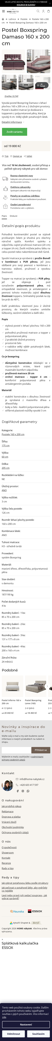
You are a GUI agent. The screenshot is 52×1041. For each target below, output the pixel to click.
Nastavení (26, 1024)
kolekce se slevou (26, 4)
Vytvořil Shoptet (20, 922)
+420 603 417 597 (29, 785)
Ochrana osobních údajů (15, 832)
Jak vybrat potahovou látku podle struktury (25, 883)
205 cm (6, 468)
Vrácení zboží (9, 822)
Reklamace (7, 811)
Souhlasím (38, 1033)
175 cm (6, 445)
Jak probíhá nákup (11, 806)
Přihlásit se (41, 750)
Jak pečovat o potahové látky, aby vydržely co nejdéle (24, 889)
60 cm (5, 456)
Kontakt (6, 857)
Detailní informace (12, 122)
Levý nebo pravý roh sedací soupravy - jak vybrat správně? (24, 897)
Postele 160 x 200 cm (13, 434)
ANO (4, 490)
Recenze (6, 863)
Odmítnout (13, 1033)
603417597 (28, 791)
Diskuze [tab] (13, 216)
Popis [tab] (4, 216)
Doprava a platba (11, 816)
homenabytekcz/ (23, 791)
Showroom (8, 852)
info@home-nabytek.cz (32, 779)
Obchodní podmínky (13, 827)
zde (4, 1017)
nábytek (18, 791)
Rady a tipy (8, 868)
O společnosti (9, 847)
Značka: (11, 96)
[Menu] (3, 11)
